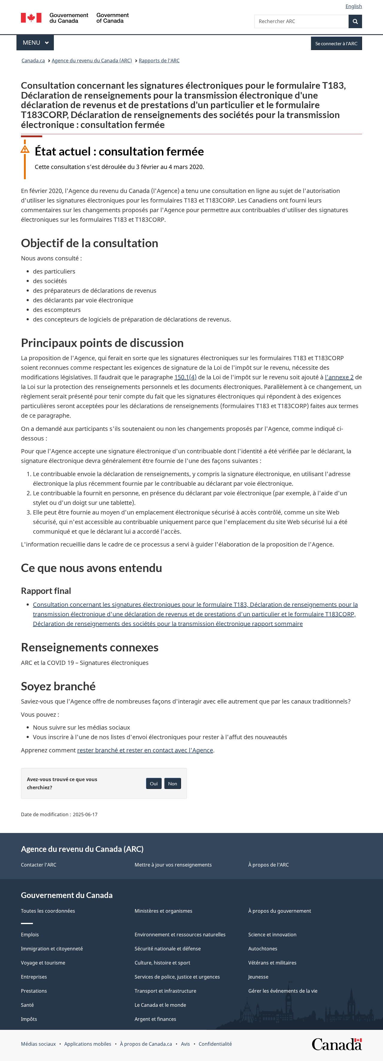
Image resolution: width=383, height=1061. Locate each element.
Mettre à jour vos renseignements (173, 864)
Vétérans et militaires (272, 962)
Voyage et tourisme (43, 962)
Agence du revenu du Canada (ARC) (92, 60)
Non (172, 783)
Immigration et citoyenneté (52, 948)
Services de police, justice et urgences (177, 977)
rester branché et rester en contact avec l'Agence (145, 750)
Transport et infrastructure (165, 991)
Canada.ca (33, 60)
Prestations (34, 991)
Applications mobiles (87, 1044)
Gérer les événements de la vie (282, 991)
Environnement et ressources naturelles (180, 934)
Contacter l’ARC (38, 864)
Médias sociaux (38, 1044)
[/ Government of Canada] (75, 19)
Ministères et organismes (163, 911)
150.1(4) (185, 377)
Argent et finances (155, 1019)
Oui (154, 783)
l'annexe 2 (339, 377)
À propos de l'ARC (268, 864)
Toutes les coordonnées (48, 911)
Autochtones (262, 948)
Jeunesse (258, 977)
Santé (27, 1005)
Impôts (29, 1019)
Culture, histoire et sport (162, 962)
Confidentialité (215, 1044)
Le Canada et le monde (160, 1005)
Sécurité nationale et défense (168, 948)
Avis (185, 1044)
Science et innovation (272, 934)
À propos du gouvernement (279, 911)
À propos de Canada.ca (146, 1044)
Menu (38, 42)
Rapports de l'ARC (159, 60)
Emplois (30, 934)
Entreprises (34, 977)
